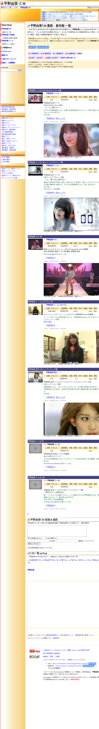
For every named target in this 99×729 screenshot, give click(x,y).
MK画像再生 (71, 53)
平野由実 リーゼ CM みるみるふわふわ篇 (44, 90)
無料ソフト (6, 136)
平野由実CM (25, 7)
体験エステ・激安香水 (51, 638)
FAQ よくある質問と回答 (80, 650)
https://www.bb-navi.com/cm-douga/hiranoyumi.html (70, 663)
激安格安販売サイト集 (55, 635)
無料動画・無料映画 (9, 109)
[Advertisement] (13, 87)
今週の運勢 (6, 159)
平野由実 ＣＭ (15, 3)
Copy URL (32, 47)
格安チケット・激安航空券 (73, 635)
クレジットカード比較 (9, 178)
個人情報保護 (48, 653)
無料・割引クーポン (9, 139)
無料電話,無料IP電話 (9, 134)
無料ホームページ (8, 121)
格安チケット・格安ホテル (11, 175)
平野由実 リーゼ (52, 93)
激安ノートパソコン (9, 171)
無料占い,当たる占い (9, 145)
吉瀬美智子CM (35, 560)
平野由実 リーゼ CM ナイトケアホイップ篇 (45, 162)
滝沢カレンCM (84, 560)
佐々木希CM (61, 560)
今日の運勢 (6, 157)
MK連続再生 (46, 53)
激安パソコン (89, 635)
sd (91, 100)
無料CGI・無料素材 (8, 129)
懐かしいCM (60, 118)
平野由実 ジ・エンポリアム (56, 305)
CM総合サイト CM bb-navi (52, 650)
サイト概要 (67, 650)
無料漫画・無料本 (8, 148)
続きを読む (48, 322)
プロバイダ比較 (7, 173)
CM (15, 7)
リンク (75, 660)
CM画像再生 (58, 53)
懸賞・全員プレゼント (9, 141)
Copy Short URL (43, 47)
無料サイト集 (6, 7)
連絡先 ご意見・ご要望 (51, 656)
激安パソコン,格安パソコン (11, 169)
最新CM (5, 55)
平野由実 (30, 570)
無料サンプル (6, 143)
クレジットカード (35, 638)
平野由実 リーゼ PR (36, 441)
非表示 (79, 53)
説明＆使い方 (71, 58)
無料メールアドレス (9, 125)
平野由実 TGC (51, 240)
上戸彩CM (72, 560)
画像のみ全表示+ (53, 58)
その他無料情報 (7, 132)
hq (89, 100)
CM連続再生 (34, 53)
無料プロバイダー (8, 118)
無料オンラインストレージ (11, 127)
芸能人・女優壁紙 (8, 63)
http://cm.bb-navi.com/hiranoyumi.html (69, 666)
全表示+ (41, 58)
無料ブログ (6, 123)
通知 (95, 99)
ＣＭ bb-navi (6, 51)
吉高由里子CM (48, 560)
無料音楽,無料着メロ (9, 111)
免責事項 (57, 653)
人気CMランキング (9, 59)
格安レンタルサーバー (37, 635)
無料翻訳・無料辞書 (9, 150)
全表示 (32, 58)
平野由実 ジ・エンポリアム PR (40, 302)
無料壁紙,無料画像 (8, 107)
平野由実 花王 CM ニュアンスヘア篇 (43, 369)
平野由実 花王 (51, 372)
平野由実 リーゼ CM (36, 477)
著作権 (70, 157)
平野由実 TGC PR (35, 237)
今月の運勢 (6, 162)
